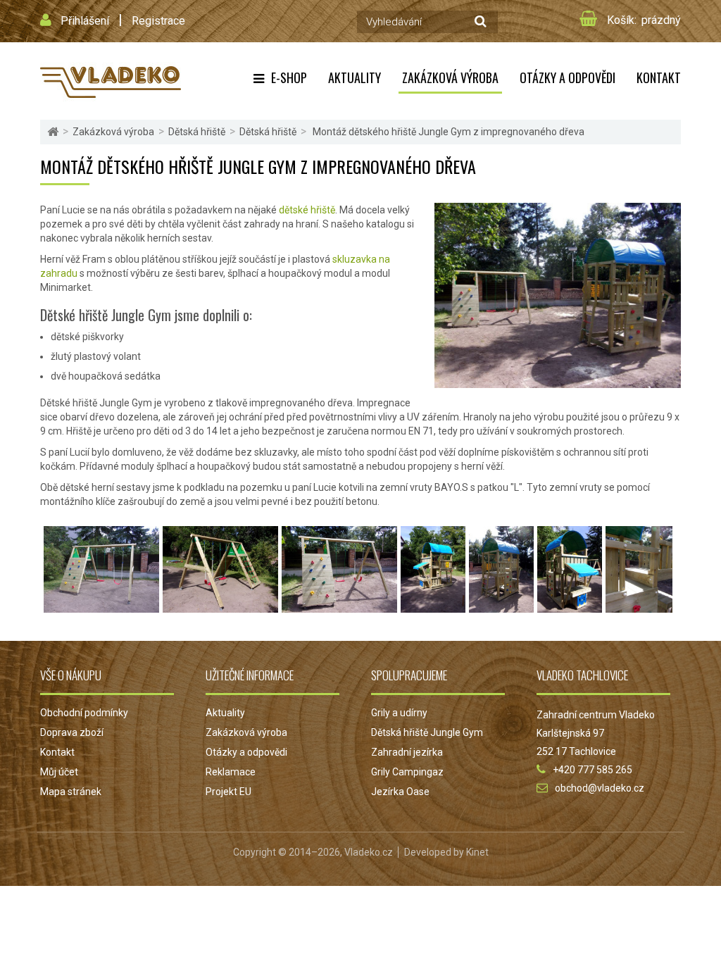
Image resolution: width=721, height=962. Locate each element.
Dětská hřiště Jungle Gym (427, 732)
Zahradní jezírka (407, 752)
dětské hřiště (307, 209)
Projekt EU (228, 791)
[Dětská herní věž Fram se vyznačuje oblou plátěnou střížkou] (501, 605)
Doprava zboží (72, 732)
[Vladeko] (110, 81)
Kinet (477, 852)
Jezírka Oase (400, 791)
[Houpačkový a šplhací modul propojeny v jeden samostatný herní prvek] (101, 605)
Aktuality (354, 77)
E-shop (289, 77)
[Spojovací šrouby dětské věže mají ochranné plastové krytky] (639, 605)
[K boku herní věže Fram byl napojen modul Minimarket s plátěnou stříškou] (569, 605)
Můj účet (59, 771)
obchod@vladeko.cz (599, 788)
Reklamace (231, 771)
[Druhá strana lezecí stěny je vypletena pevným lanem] (220, 605)
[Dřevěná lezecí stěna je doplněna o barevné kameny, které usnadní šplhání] (339, 605)
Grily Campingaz (407, 771)
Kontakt (659, 77)
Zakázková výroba (450, 77)
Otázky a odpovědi (567, 77)
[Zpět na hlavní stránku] (52, 132)
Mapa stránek (70, 791)
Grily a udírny (399, 712)
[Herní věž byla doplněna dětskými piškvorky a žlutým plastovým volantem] (433, 605)
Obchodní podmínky (84, 712)
